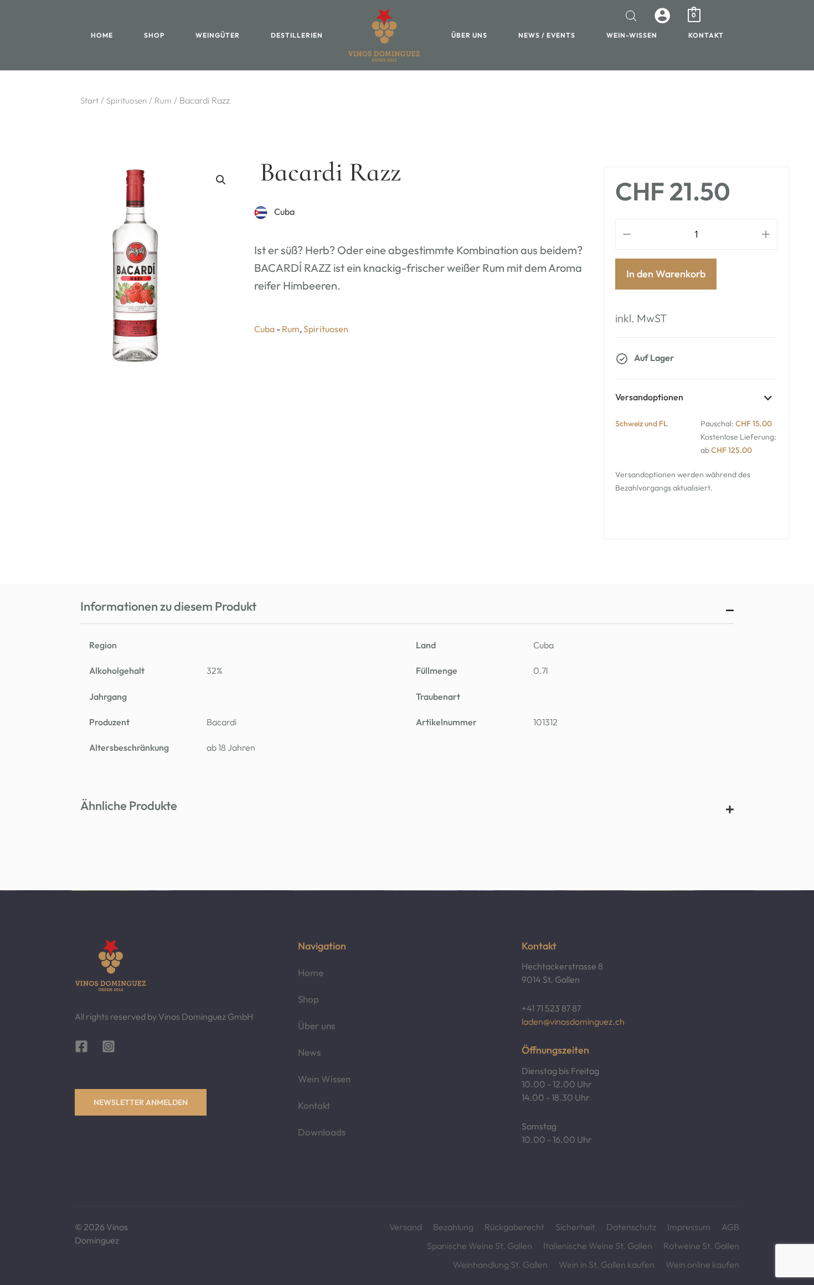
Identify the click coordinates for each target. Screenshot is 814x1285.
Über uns (469, 35)
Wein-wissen (631, 35)
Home (102, 35)
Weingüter (217, 35)
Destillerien (297, 35)
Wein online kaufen (702, 1264)
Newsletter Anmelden (141, 1102)
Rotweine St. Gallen (701, 1245)
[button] (221, 180)
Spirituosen (126, 100)
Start (89, 100)
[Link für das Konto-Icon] (662, 15)
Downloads (322, 1132)
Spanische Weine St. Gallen (479, 1245)
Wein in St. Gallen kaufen (607, 1264)
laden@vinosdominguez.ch (573, 1021)
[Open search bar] (631, 16)
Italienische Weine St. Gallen (597, 1245)
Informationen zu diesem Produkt (168, 606)
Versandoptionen (649, 396)
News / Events (546, 35)
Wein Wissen (324, 1079)
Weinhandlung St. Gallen (500, 1264)
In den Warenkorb (665, 273)
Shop (154, 35)
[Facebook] (81, 1046)
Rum (163, 100)
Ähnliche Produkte (128, 805)
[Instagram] (108, 1046)
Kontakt (706, 35)
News (309, 1052)
